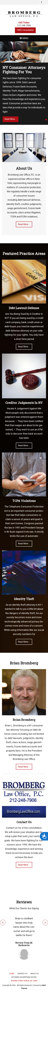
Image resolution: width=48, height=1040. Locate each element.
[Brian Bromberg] (24, 692)
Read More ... (24, 224)
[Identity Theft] (24, 572)
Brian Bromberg (24, 720)
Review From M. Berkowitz (24, 944)
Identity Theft (24, 599)
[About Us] (24, 147)
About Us (24, 168)
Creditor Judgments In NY (24, 403)
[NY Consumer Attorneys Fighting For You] (24, 52)
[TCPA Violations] (24, 474)
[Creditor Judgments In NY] (24, 375)
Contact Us (24, 822)
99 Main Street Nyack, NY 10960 (24, 981)
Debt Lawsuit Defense (24, 308)
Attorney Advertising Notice (24, 977)
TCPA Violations (24, 501)
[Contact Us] (24, 795)
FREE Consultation (25, 30)
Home (11, 974)
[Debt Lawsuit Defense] (24, 281)
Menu (25, 38)
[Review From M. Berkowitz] (24, 954)
